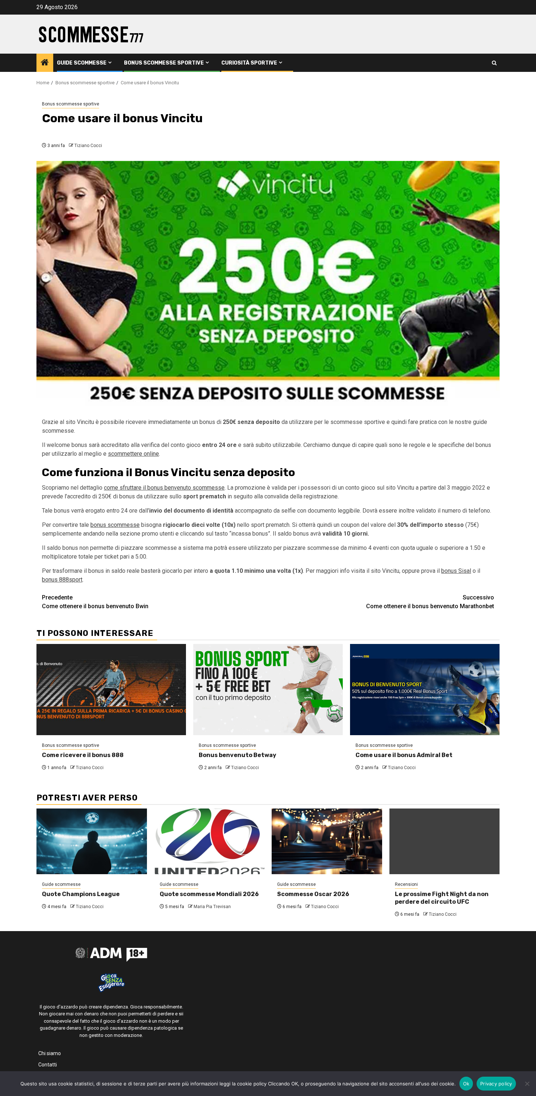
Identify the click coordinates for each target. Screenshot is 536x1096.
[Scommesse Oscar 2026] (327, 841)
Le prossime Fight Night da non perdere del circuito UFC (442, 898)
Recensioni (406, 884)
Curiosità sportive (249, 63)
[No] (527, 1083)
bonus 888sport (62, 579)
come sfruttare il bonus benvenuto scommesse (164, 487)
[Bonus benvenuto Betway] (268, 689)
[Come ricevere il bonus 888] (111, 689)
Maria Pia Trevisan (212, 906)
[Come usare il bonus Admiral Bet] (425, 689)
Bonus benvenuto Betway (237, 755)
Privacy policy (496, 1084)
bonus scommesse (115, 524)
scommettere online (133, 453)
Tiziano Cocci (88, 145)
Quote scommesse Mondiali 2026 (209, 894)
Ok (466, 1084)
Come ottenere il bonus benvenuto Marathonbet (430, 602)
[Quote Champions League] (91, 841)
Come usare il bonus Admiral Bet (404, 755)
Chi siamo (49, 1053)
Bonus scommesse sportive (164, 63)
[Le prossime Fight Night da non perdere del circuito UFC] (444, 841)
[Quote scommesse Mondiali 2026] (209, 841)
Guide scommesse (81, 63)
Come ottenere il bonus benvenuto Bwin (95, 602)
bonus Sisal (456, 570)
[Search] (494, 63)
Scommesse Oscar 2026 (313, 894)
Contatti (47, 1065)
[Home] (45, 63)
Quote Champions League (81, 894)
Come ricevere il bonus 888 (83, 755)
